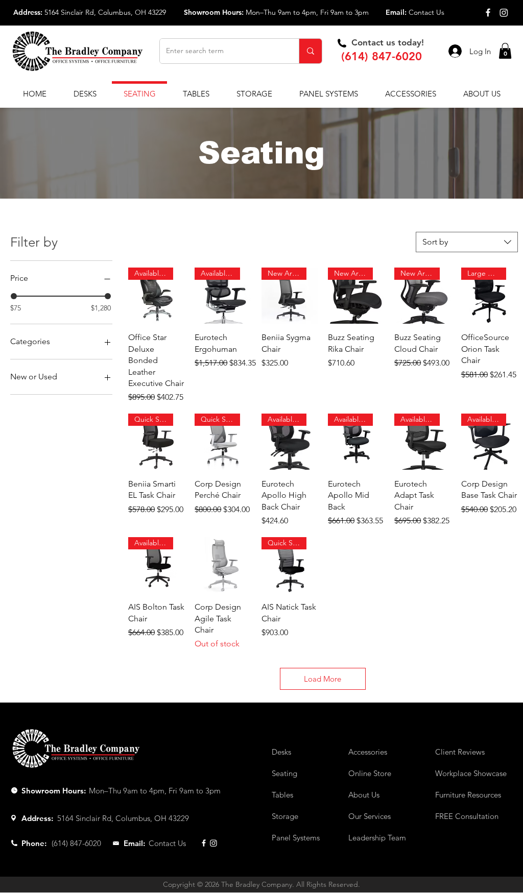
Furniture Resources (468, 795)
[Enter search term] (310, 51)
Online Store (369, 773)
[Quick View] (223, 565)
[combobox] (467, 242)
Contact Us (426, 12)
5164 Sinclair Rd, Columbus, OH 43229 (105, 12)
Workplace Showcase (471, 773)
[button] (505, 51)
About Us (363, 795)
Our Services (369, 816)
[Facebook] (488, 12)
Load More (322, 679)
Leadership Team (377, 837)
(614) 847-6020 (381, 56)
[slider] (14, 296)
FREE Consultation (466, 816)
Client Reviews (460, 752)
